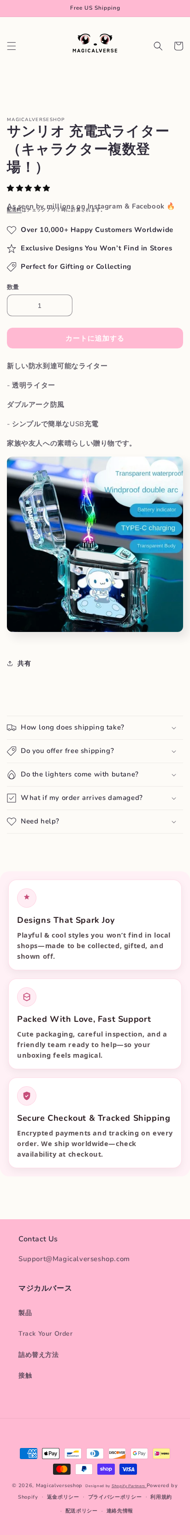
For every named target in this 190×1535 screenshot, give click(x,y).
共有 (24, 663)
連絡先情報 (120, 1510)
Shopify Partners (129, 1486)
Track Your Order (45, 1333)
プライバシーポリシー (115, 1497)
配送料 (14, 210)
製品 (25, 1313)
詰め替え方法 (38, 1354)
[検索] (158, 46)
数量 (13, 287)
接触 (25, 1375)
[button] (30, 188)
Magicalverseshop (59, 1485)
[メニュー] (11, 46)
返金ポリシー (63, 1497)
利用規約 (161, 1497)
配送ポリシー (81, 1510)
